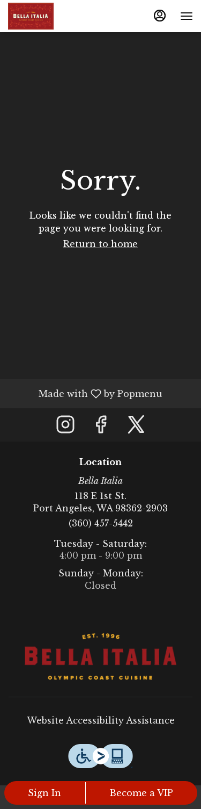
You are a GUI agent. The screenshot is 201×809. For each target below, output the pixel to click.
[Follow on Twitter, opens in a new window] (136, 427)
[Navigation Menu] (186, 16)
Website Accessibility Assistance (101, 720)
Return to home (100, 244)
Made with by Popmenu (85, 393)
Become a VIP (141, 793)
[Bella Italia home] (56, 16)
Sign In (44, 793)
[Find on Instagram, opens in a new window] (65, 427)
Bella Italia (100, 656)
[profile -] (159, 15)
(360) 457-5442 (101, 523)
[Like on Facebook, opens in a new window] (100, 427)
